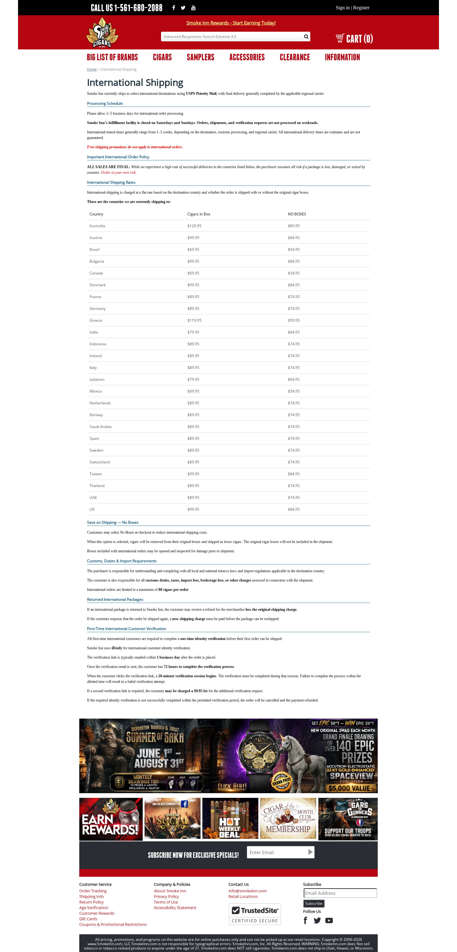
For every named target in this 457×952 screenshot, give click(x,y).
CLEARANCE (295, 57)
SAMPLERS (201, 57)
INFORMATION (342, 57)
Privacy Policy (166, 896)
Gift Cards (88, 919)
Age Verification (93, 907)
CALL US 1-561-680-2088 (127, 7)
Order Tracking (93, 891)
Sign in (343, 7)
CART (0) (359, 38)
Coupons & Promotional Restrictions (113, 924)
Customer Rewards (96, 913)
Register (361, 7)
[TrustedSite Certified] (254, 914)
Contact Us (238, 884)
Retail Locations (243, 896)
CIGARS (162, 57)
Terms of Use (166, 902)
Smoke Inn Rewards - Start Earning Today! (231, 23)
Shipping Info (91, 896)
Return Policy (91, 902)
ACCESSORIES (247, 57)
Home (92, 69)
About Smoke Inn (170, 891)
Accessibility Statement (175, 907)
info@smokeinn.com (247, 891)
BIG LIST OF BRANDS (112, 57)
